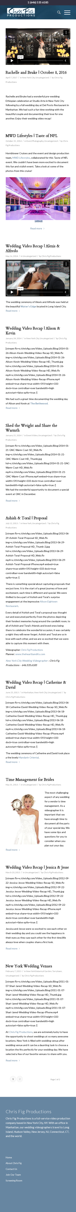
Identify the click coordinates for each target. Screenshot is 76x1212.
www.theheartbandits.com (30, 654)
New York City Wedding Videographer (27, 660)
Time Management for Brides (30, 779)
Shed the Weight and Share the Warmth (31, 428)
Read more (11, 310)
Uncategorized (42, 77)
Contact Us (11, 1169)
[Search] (57, 12)
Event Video (31, 435)
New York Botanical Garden (39, 971)
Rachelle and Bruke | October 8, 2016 (36, 72)
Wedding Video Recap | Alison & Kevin (33, 331)
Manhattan (29, 692)
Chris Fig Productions (51, 256)
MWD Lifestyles (21, 157)
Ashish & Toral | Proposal (26, 518)
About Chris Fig (14, 1163)
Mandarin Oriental (29, 757)
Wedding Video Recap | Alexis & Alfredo (33, 249)
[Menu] (65, 12)
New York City (28, 77)
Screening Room (14, 1180)
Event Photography (35, 141)
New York (27, 523)
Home (9, 1157)
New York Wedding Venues (29, 966)
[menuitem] (57, 12)
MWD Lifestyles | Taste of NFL (32, 135)
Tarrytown (57, 971)
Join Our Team (13, 1174)
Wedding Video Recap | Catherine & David (36, 685)
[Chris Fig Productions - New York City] (31, 12)
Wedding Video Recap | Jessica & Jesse (37, 867)
